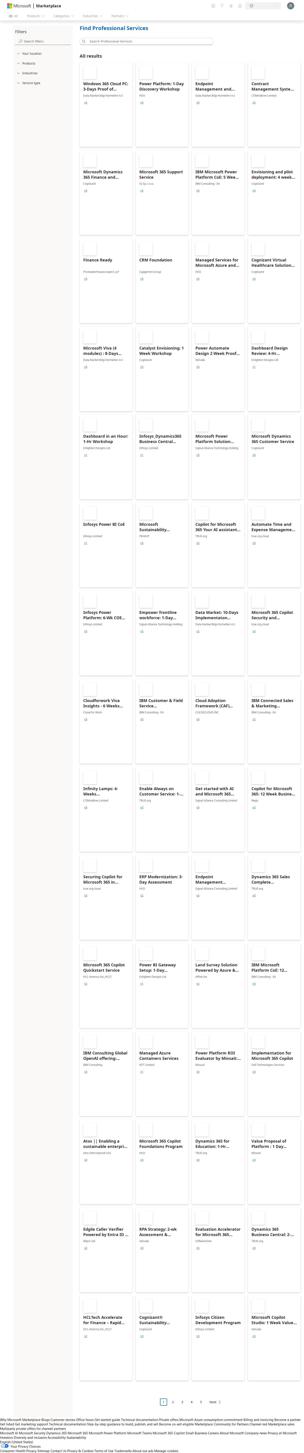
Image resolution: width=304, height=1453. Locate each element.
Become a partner (287, 1419)
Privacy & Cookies (80, 1451)
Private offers (168, 1419)
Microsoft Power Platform (107, 1433)
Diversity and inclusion (30, 1437)
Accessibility (57, 1437)
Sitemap (43, 1451)
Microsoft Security (32, 1433)
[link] (106, 104)
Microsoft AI (9, 1433)
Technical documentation (139, 1419)
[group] (85, 102)
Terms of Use (103, 1451)
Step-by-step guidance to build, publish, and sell (122, 1424)
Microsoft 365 (78, 1433)
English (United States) (16, 1442)
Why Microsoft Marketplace (20, 1419)
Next (212, 1402)
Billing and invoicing (258, 1419)
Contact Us (58, 1451)
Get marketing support (31, 1424)
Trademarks (123, 1451)
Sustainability (76, 1437)
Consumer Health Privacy (18, 1451)
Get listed (7, 1424)
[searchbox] (47, 41)
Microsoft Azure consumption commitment (211, 1419)
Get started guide (107, 1419)
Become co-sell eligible (176, 1424)
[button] (83, 41)
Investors (6, 1437)
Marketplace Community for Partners (222, 1424)
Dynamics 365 (56, 1433)
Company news (256, 1433)
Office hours (85, 1419)
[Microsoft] (19, 5)
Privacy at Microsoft (282, 1433)
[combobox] (147, 41)
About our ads (142, 1451)
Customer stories (63, 1419)
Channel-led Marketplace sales (271, 1424)
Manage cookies (166, 1451)
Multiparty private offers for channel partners (33, 1428)
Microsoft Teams (139, 1433)
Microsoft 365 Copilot (169, 1433)
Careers (213, 1433)
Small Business (196, 1433)
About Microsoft (232, 1433)
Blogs (45, 1419)
